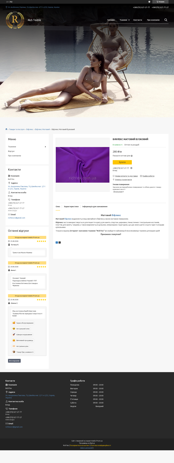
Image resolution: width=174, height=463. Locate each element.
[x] (60, 243)
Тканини (123, 20)
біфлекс (116, 215)
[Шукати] (165, 20)
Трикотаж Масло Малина (22, 252)
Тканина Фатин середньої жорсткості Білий (27, 315)
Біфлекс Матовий (42, 129)
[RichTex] (15, 20)
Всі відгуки (14, 361)
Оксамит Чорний (18, 278)
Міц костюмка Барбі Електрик (24, 311)
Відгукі (11, 151)
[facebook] (57, 243)
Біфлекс (29, 129)
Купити (122, 162)
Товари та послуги (16, 129)
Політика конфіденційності (101, 445)
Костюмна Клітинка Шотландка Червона (25, 284)
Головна (111, 20)
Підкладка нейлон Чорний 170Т (24, 281)
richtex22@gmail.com (16, 218)
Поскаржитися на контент (80, 445)
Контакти (137, 20)
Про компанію (153, 20)
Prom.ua (99, 441)
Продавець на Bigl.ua (87, 443)
